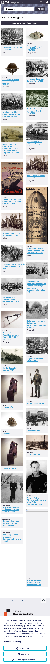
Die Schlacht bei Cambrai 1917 (9, 369)
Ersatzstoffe (7, 407)
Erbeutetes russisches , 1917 (12, 48)
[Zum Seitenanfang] (43, 600)
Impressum (34, 601)
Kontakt (24, 601)
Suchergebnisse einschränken (24, 23)
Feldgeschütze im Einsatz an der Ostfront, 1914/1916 (10, 299)
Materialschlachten (35, 403)
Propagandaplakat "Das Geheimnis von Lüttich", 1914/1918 (35, 250)
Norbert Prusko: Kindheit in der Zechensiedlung (34, 582)
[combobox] (19, 9)
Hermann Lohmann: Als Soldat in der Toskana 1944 (11, 523)
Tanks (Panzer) (33, 430)
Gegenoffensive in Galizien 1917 (35, 360)
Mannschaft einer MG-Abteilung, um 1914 (35, 144)
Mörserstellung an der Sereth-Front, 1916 (36, 80)
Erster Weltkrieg (34, 454)
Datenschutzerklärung (12, 641)
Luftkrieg (6, 433)
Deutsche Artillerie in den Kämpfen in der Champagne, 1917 (11, 114)
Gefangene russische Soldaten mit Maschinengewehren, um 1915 (36, 324)
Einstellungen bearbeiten (25, 660)
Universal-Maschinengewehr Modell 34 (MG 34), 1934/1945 (10, 336)
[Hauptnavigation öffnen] (41, 2)
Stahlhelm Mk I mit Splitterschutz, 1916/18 (10, 82)
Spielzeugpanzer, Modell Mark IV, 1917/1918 (34, 48)
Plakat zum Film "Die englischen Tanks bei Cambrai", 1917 (11, 201)
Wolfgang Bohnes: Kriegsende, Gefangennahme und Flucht (11, 538)
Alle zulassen (25, 648)
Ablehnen (25, 654)
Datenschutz (14, 601)
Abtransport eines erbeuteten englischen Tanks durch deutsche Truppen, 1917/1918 (10, 148)
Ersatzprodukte (9, 468)
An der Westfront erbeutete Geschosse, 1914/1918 (36, 111)
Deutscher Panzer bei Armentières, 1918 (11, 234)
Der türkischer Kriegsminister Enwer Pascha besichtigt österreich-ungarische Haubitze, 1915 (36, 287)
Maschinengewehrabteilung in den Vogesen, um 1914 (14, 266)
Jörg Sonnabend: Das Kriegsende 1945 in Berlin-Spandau (12, 510)
